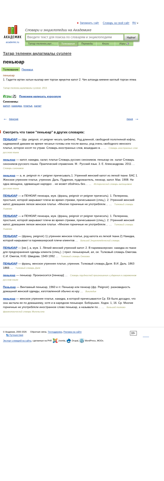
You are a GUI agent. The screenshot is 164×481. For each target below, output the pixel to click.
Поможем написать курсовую (40, 96)
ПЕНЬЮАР (10, 139)
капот (6, 105)
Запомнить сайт (89, 23)
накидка (16, 105)
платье (27, 105)
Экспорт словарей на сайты (17, 340)
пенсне (13, 119)
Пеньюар (9, 287)
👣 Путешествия (14, 335)
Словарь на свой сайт (116, 23)
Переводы (87, 43)
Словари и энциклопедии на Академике (58, 30)
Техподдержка (55, 332)
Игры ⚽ (124, 43)
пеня (130, 119)
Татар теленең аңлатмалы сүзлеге (41, 43)
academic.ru (12, 42)
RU (134, 23)
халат (37, 105)
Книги (105, 43)
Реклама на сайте (72, 332)
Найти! (131, 37)
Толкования (68, 43)
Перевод (27, 69)
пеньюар (9, 159)
